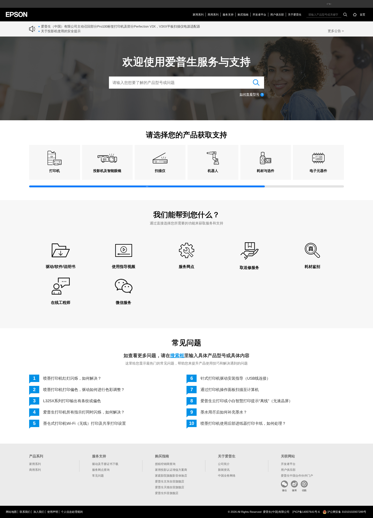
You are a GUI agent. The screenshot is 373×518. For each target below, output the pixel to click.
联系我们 (25, 511)
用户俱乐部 (277, 14)
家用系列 (198, 14)
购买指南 (243, 14)
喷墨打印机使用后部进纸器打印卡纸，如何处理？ (243, 423)
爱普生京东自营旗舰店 (169, 481)
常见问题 (98, 475)
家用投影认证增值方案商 (171, 469)
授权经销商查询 (165, 464)
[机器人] (212, 158)
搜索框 (177, 355)
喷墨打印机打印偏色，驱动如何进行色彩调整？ (84, 389)
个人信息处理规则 (72, 511)
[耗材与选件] (265, 158)
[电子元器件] (318, 158)
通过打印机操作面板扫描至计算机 (229, 389)
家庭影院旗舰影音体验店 (171, 475)
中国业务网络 (226, 475)
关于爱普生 (295, 14)
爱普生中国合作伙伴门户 (297, 475)
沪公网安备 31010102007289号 (346, 511)
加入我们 (38, 511)
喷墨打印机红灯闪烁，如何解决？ (72, 378)
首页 (362, 14)
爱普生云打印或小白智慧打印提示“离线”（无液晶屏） (246, 401)
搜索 (345, 15)
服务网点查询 (101, 469)
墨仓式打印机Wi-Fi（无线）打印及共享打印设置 (84, 423)
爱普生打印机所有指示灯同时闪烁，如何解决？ (84, 412)
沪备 (306, 511)
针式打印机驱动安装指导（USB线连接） (235, 378)
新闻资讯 (224, 469)
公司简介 (224, 464)
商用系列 (213, 14)
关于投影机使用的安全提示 (61, 31)
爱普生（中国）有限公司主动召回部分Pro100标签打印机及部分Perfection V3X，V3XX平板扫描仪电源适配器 (120, 26)
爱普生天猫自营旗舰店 (169, 487)
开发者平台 (259, 14)
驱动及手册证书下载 (105, 464)
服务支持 (228, 14)
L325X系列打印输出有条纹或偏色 (72, 401)
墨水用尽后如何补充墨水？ (223, 412)
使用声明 (52, 511)
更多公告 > (336, 31)
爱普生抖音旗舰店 (166, 493)
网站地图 (11, 511)
